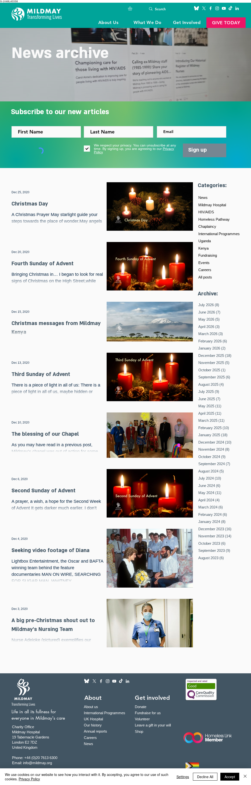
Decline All (205, 776)
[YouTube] (223, 8)
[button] (132, 8)
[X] (203, 8)
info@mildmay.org (37, 763)
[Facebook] (210, 8)
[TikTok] (230, 8)
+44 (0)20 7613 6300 (40, 758)
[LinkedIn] (237, 8)
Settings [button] (182, 776)
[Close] (245, 776)
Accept (230, 776)
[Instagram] (217, 8)
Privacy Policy (29, 778)
